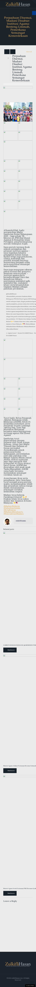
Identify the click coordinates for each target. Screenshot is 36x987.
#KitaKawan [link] (19, 326)
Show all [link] (29, 52)
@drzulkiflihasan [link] (11, 294)
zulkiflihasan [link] (21, 521)
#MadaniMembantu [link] (29, 326)
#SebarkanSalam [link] (11, 326)
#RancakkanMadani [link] (12, 329)
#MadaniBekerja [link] (30, 324)
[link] (34, 2)
